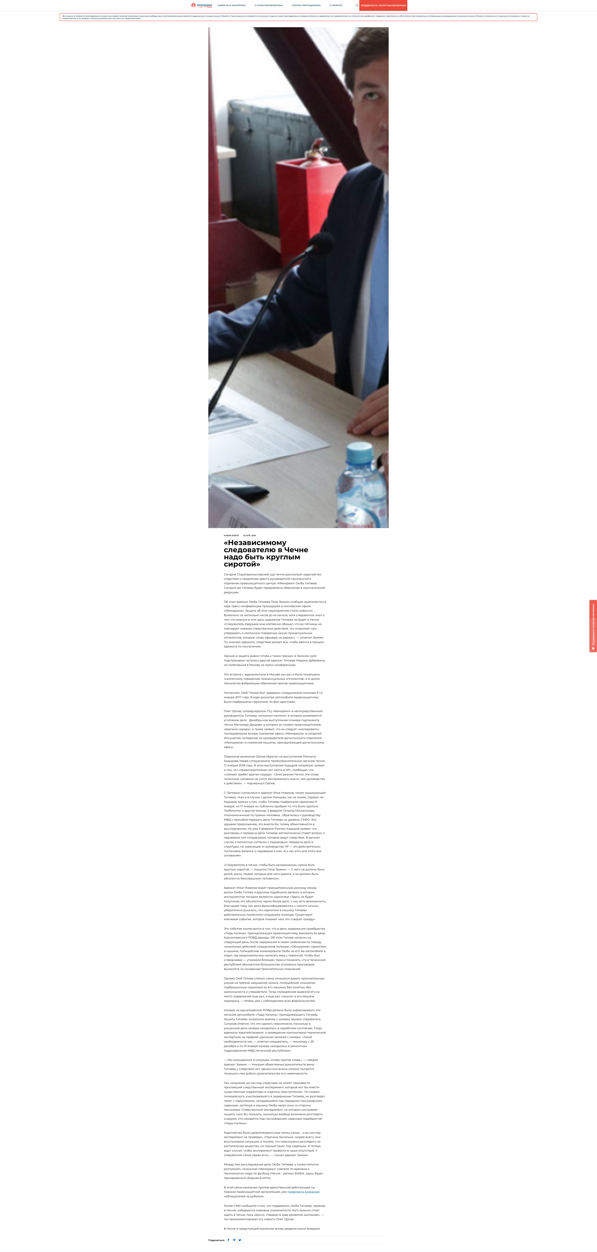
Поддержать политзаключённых (383, 5)
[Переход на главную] (202, 5)
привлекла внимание (303, 1192)
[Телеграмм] (233, 1240)
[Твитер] (239, 1240)
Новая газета (231, 535)
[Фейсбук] (228, 1240)
